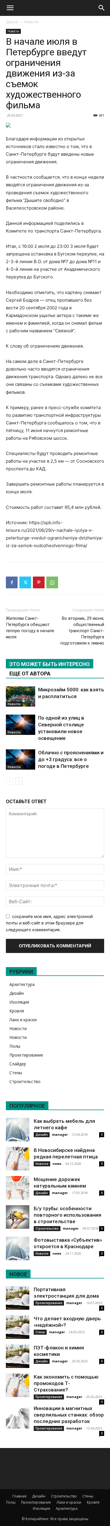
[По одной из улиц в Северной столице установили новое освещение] (20, 725)
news (57, 1163)
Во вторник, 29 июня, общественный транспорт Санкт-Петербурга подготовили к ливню (82, 631)
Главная (19, 1496)
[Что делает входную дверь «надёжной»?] (17, 1327)
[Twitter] (25, 582)
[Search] (102, 8)
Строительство (24, 1081)
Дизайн (16, 993)
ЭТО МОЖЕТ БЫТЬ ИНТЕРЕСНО (49, 664)
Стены (15, 1072)
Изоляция (19, 1002)
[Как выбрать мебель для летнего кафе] (17, 1129)
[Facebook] (12, 582)
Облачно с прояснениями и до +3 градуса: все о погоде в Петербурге (71, 759)
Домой (12, 21)
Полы (14, 1046)
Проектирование (26, 1055)
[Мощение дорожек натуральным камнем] (17, 1188)
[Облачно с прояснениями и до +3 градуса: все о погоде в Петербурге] (20, 759)
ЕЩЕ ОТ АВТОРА (29, 673)
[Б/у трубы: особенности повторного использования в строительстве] (17, 1217)
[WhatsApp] (52, 582)
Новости (31, 21)
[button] (10, 8)
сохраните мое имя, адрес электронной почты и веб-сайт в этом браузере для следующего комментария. (49, 923)
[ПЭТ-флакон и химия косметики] (17, 1356)
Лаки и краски (23, 1019)
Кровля (16, 1011)
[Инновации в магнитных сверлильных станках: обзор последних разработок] (17, 1417)
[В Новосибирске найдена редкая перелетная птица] (17, 1158)
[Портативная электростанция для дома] (17, 1298)
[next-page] (19, 781)
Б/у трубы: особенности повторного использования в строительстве (67, 1214)
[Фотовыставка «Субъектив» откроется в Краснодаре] (17, 1248)
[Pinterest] (39, 582)
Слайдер (17, 1064)
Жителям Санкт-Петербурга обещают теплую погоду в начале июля (30, 628)
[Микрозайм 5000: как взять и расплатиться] (20, 696)
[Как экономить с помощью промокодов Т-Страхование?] (17, 1385)
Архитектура (22, 984)
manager (60, 1134)
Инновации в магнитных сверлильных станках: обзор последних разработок (69, 1414)
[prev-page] (9, 781)
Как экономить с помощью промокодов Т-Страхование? (66, 1383)
